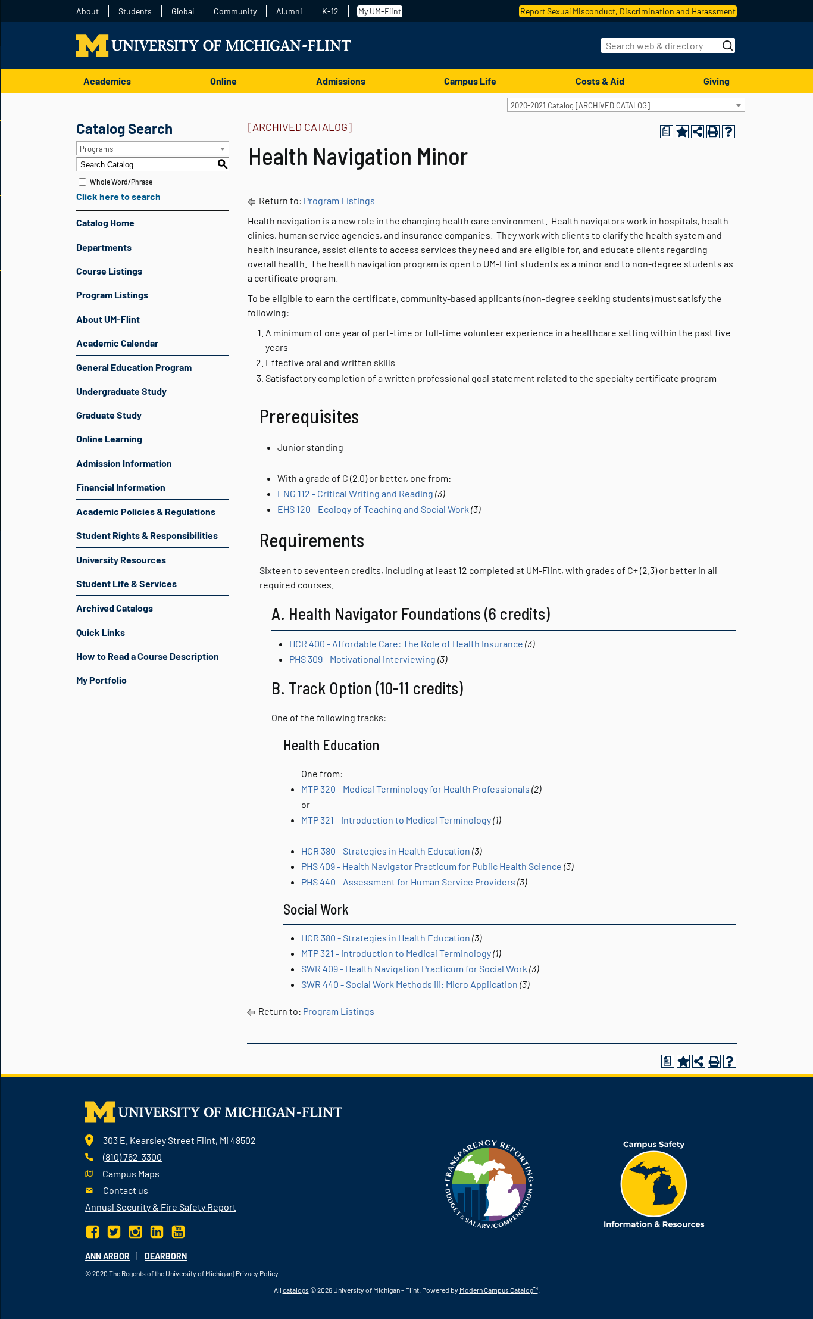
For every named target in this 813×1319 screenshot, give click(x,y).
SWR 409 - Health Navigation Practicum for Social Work (414, 968)
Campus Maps (131, 1173)
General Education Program (134, 367)
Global (182, 11)
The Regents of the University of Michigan (170, 1273)
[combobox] (626, 105)
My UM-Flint (379, 11)
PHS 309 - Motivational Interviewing (362, 659)
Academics (107, 80)
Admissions (340, 80)
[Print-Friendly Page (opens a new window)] (713, 131)
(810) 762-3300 (132, 1156)
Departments (104, 246)
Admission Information (124, 463)
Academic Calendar (117, 342)
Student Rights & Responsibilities (147, 535)
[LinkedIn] (157, 1230)
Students (135, 11)
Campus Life (470, 80)
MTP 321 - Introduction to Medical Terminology (396, 819)
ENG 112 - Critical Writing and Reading (355, 493)
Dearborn (166, 1256)
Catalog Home (105, 222)
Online (223, 80)
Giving (716, 80)
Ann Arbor (107, 1256)
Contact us (125, 1190)
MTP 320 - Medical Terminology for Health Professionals (415, 788)
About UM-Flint (108, 319)
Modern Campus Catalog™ (498, 1290)
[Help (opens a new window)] (728, 131)
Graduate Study (109, 414)
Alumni (289, 11)
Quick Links (100, 632)
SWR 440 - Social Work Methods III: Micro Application (409, 984)
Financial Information (120, 486)
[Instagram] (135, 1230)
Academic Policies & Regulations (145, 511)
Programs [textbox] (96, 149)
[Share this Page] (697, 131)
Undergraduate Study (121, 391)
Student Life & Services (126, 583)
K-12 (330, 11)
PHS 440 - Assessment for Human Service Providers (408, 881)
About (87, 11)
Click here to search (118, 196)
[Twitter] (114, 1230)
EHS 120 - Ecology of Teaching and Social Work (373, 508)
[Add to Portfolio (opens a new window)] (682, 131)
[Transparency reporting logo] (489, 1183)
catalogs (296, 1290)
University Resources (121, 559)
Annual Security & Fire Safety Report (160, 1206)
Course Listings (109, 270)
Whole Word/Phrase (121, 181)
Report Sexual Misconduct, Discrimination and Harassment (628, 11)
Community (235, 11)
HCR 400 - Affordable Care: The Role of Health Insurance (406, 643)
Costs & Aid (600, 80)
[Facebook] (93, 1230)
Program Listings (112, 294)
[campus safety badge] (654, 1183)
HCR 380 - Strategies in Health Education (385, 850)
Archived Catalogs (114, 607)
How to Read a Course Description (147, 656)
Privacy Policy (257, 1273)
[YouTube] (178, 1230)
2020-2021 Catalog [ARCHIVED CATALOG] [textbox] (580, 105)
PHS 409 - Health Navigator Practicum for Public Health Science (431, 866)
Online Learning (109, 438)
